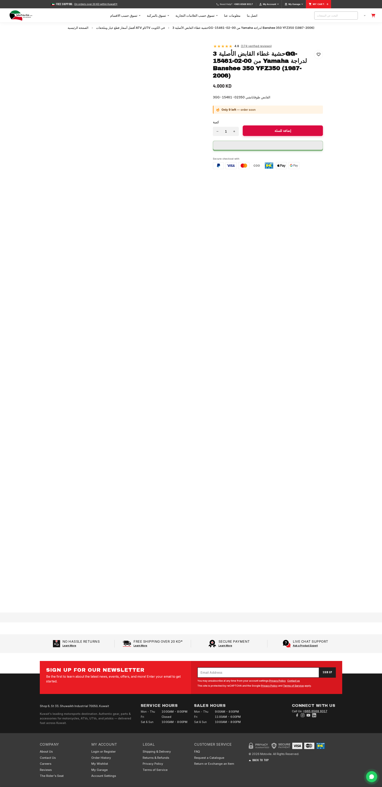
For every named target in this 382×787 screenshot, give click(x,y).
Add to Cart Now (191, 596)
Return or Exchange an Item (214, 764)
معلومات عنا (232, 15)
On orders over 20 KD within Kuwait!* (95, 4)
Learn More (69, 645)
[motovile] (21, 15)
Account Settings (103, 776)
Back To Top (260, 760)
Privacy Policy (277, 680)
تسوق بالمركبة (156, 15)
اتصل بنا (252, 15)
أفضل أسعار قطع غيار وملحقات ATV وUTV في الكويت (130, 28)
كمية (216, 122)
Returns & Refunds (156, 758)
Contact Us (48, 758)
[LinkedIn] (314, 715)
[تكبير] (199, 47)
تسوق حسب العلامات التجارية (194, 15)
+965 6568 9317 (243, 4)
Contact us (293, 680)
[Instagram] (303, 715)
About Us (46, 751)
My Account (269, 4)
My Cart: (320, 4)
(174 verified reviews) (256, 46)
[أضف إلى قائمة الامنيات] (318, 54)
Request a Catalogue (209, 758)
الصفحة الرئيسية (78, 28)
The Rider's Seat (52, 776)
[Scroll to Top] (374, 765)
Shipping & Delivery (157, 751)
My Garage (294, 4)
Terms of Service (293, 685)
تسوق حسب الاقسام (123, 15)
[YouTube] (308, 715)
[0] (373, 15)
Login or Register (103, 751)
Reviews (46, 770)
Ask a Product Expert (305, 645)
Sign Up (327, 672)
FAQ (197, 751)
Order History (101, 758)
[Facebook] (297, 715)
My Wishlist (99, 764)
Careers (45, 764)
